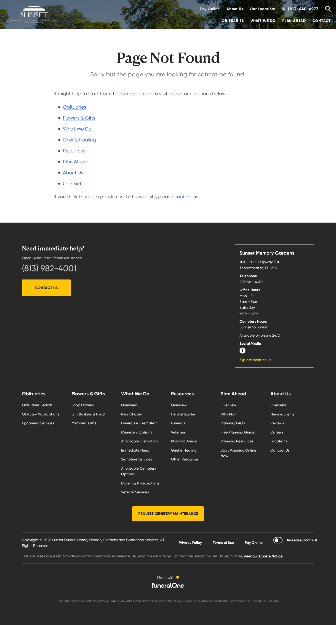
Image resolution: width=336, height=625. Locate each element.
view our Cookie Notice (263, 556)
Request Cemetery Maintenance (168, 513)
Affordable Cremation (139, 441)
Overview (129, 405)
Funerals (178, 423)
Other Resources (185, 459)
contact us (186, 196)
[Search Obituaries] (326, 9)
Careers (276, 432)
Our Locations (263, 9)
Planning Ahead (184, 441)
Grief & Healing (79, 140)
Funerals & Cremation (139, 423)
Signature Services (136, 459)
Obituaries (233, 21)
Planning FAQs (233, 423)
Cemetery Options (136, 432)
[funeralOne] (168, 585)
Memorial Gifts (84, 423)
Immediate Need (135, 450)
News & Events (282, 414)
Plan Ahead (294, 21)
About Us (235, 9)
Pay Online (210, 9)
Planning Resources (237, 441)
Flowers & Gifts (79, 118)
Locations (278, 441)
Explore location (253, 360)
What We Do (263, 21)
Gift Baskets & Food (88, 414)
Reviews (277, 423)
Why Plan (228, 414)
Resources (74, 151)
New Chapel (131, 414)
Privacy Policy (190, 542)
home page (132, 93)
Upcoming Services (38, 423)
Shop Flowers (83, 405)
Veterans (178, 432)
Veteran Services (135, 492)
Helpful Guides (183, 414)
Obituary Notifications (40, 414)
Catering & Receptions (140, 483)
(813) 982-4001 (49, 268)
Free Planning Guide (237, 432)
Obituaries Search (37, 405)
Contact (321, 21)
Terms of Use (223, 542)
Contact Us (46, 288)
